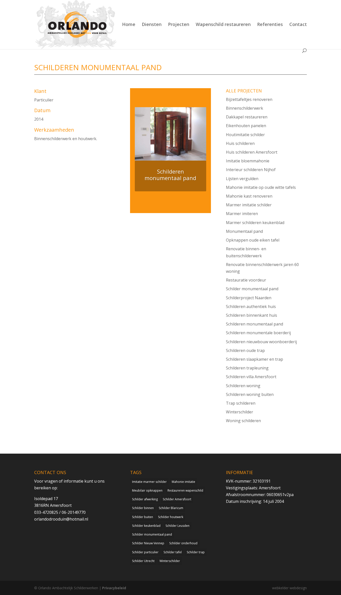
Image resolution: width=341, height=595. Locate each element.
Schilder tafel (173, 552)
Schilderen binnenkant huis (251, 315)
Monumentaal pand (244, 231)
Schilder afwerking (145, 499)
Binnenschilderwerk (244, 108)
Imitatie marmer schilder (149, 482)
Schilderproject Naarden (248, 297)
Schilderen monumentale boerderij (258, 332)
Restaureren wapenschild (185, 490)
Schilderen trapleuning (247, 368)
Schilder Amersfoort (177, 499)
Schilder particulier (145, 552)
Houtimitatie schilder (245, 134)
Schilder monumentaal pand (252, 289)
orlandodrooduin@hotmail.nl (61, 519)
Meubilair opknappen (147, 490)
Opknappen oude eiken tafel (252, 240)
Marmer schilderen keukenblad (255, 222)
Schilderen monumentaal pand (254, 324)
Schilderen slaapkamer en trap (254, 359)
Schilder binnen (143, 508)
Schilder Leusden (177, 526)
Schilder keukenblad (146, 526)
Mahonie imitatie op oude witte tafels (261, 187)
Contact (298, 24)
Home (128, 24)
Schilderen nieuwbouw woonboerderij (261, 341)
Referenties (270, 24)
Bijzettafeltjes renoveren (249, 99)
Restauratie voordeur (246, 280)
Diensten (152, 24)
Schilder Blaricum (171, 508)
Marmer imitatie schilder (249, 205)
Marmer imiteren (242, 213)
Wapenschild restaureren (223, 24)
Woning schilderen (243, 420)
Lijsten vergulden (242, 178)
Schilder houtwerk (170, 517)
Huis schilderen (240, 143)
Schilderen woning (243, 385)
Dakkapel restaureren (246, 117)
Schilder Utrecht (143, 561)
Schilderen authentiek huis (251, 306)
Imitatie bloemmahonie (247, 161)
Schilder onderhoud (183, 543)
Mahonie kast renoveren (249, 196)
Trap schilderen (240, 403)
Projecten (178, 24)
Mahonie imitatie (183, 482)
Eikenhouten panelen (246, 125)
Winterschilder (239, 412)
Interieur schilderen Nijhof (251, 169)
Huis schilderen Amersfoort (251, 152)
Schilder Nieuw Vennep (148, 543)
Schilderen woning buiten (250, 394)
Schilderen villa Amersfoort (251, 376)
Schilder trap (196, 552)
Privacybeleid (114, 588)
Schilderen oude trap (245, 350)
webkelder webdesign (289, 588)
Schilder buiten (142, 517)
